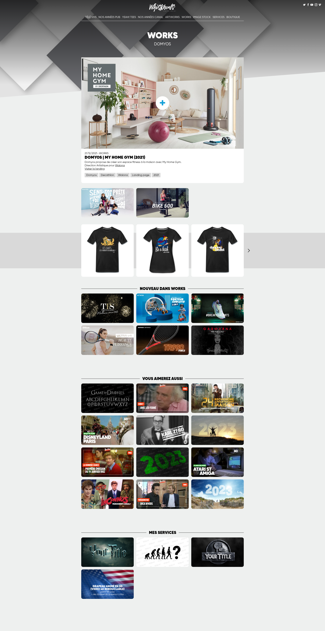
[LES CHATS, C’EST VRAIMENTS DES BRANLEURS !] (107, 276)
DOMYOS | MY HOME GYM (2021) (115, 157)
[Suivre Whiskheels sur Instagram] (315, 5)
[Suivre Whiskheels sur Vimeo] (319, 5)
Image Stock (202, 17)
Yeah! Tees (129, 17)
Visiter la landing (95, 169)
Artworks (172, 17)
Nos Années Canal (150, 17)
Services (218, 17)
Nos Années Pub (109, 17)
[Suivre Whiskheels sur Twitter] (304, 5)
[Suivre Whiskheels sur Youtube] (311, 5)
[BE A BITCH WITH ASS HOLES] (162, 276)
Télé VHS (90, 17)
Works (186, 17)
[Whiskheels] (162, 11)
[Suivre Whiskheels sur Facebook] (308, 5)
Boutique (233, 17)
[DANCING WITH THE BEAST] (217, 276)
